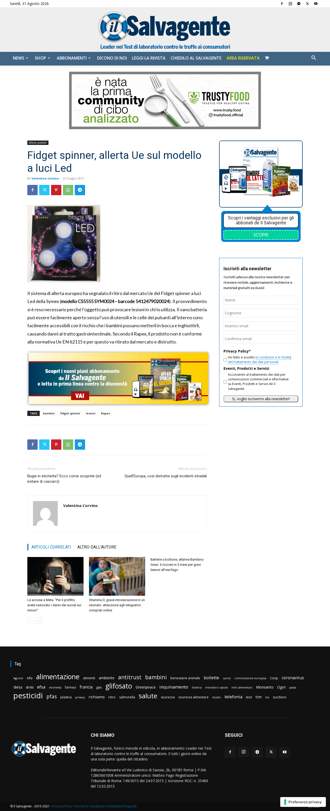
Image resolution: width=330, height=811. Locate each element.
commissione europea (250, 678)
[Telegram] (299, 3)
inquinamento (173, 687)
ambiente (106, 677)
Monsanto (265, 687)
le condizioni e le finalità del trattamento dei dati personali (259, 359)
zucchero (279, 697)
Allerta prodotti (38, 142)
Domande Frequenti (122, 806)
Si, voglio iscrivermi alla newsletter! (261, 398)
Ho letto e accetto (259, 359)
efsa (41, 687)
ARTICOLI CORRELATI (51, 547)
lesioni (90, 413)
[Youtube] (316, 3)
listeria (197, 687)
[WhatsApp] (68, 190)
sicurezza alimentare (193, 697)
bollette (211, 677)
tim (258, 696)
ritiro (112, 697)
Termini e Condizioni (90, 806)
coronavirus (293, 678)
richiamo (96, 696)
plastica (66, 697)
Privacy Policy (62, 806)
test (249, 697)
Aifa (29, 678)
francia (86, 687)
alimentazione (57, 676)
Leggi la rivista (149, 58)
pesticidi (28, 695)
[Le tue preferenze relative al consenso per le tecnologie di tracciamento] (303, 802)
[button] (313, 58)
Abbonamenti (72, 58)
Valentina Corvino (45, 178)
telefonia (233, 696)
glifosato (118, 686)
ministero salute (216, 687)
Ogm (281, 687)
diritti (30, 687)
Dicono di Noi (112, 58)
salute (148, 696)
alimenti (89, 678)
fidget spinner (70, 413)
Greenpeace (146, 687)
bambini (49, 413)
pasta (292, 687)
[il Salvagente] (165, 30)
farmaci (70, 687)
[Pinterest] (56, 190)
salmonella (127, 697)
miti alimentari (242, 687)
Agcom (18, 678)
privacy (80, 697)
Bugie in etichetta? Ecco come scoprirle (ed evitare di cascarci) (64, 479)
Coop (274, 678)
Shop (40, 58)
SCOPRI (260, 235)
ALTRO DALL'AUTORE (96, 547)
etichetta (55, 687)
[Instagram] (290, 3)
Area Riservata (243, 58)
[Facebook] (282, 3)
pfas (51, 696)
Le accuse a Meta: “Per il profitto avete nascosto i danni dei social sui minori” (54, 605)
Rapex (105, 413)
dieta (17, 687)
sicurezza (168, 697)
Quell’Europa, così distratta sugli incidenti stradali (166, 476)
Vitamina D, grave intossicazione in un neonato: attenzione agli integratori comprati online (117, 605)
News (18, 58)
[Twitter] (307, 3)
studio (216, 697)
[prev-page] (30, 620)
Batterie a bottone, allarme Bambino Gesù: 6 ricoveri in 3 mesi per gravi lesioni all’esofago (177, 565)
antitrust (130, 677)
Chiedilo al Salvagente (196, 58)
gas (99, 687)
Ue (267, 697)
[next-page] (39, 620)
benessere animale (185, 678)
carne (227, 678)
